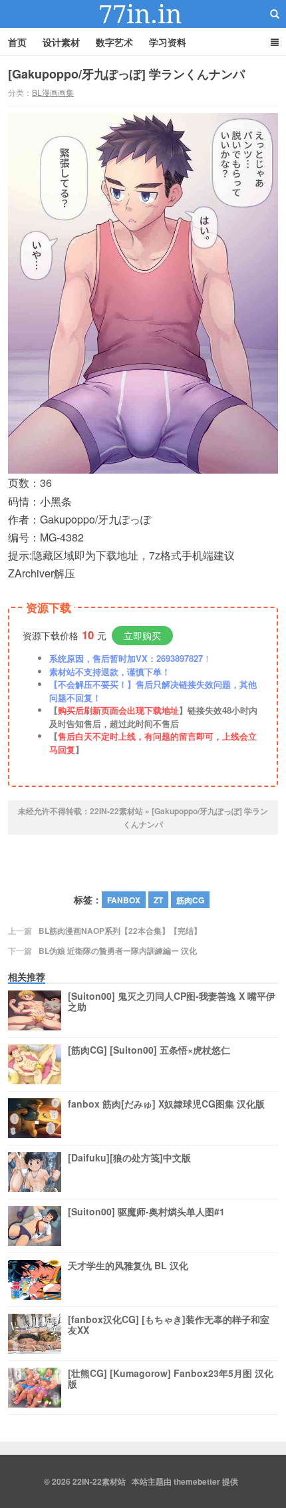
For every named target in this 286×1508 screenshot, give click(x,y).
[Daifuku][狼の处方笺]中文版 (129, 1158)
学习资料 (167, 42)
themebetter (197, 1481)
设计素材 (61, 42)
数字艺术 (114, 42)
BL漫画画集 (53, 92)
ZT (158, 900)
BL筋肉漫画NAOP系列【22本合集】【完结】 (120, 931)
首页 (17, 42)
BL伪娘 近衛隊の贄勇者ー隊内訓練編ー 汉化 (118, 951)
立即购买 (142, 635)
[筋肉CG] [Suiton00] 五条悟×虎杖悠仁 (149, 1050)
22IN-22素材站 (143, 14)
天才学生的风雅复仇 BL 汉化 (128, 1266)
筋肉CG (190, 900)
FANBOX (123, 900)
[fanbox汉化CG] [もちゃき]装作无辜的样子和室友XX (168, 1325)
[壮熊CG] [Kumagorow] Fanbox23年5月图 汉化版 (170, 1379)
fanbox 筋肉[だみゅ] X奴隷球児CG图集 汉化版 (166, 1104)
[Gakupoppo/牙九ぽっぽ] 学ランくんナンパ (126, 73)
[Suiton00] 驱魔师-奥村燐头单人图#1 (146, 1212)
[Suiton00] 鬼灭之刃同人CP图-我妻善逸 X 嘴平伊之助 (171, 1001)
